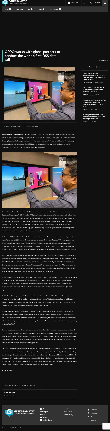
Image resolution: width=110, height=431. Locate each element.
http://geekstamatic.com (10, 396)
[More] (71, 126)
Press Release (103, 60)
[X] (56, 126)
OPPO (21, 385)
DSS (10, 385)
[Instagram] (88, 413)
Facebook (94, 409)
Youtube (93, 420)
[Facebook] (51, 126)
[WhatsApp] (66, 126)
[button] (84, 3)
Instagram (94, 413)
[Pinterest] (61, 126)
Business (85, 94)
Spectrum (32, 385)
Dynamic (15, 385)
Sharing (26, 385)
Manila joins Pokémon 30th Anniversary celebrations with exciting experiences (94, 117)
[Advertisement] (55, 28)
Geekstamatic (10, 393)
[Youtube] (88, 420)
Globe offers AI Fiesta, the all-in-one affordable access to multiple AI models (94, 90)
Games (85, 109)
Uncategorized (88, 82)
